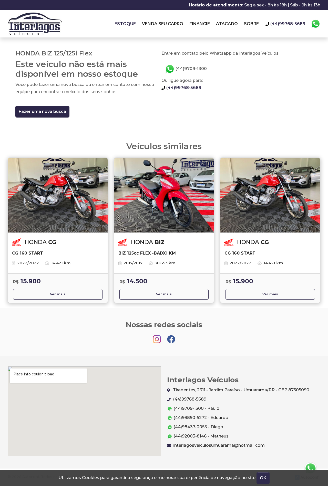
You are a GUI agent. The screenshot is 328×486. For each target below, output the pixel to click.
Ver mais (58, 294)
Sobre (251, 23)
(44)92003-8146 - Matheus (200, 436)
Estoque (125, 23)
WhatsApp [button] (315, 24)
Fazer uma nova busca (42, 111)
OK (263, 477)
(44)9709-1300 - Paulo (195, 408)
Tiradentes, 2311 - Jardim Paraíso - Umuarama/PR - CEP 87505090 (240, 389)
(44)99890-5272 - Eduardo (200, 417)
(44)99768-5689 (183, 87)
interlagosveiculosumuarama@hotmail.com (218, 445)
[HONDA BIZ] (164, 195)
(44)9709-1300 (191, 68)
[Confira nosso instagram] (157, 336)
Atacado (227, 23)
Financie (199, 23)
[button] (310, 468)
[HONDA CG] (58, 195)
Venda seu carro (162, 23)
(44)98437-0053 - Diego (197, 426)
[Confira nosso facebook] (171, 336)
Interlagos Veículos (35, 23)
